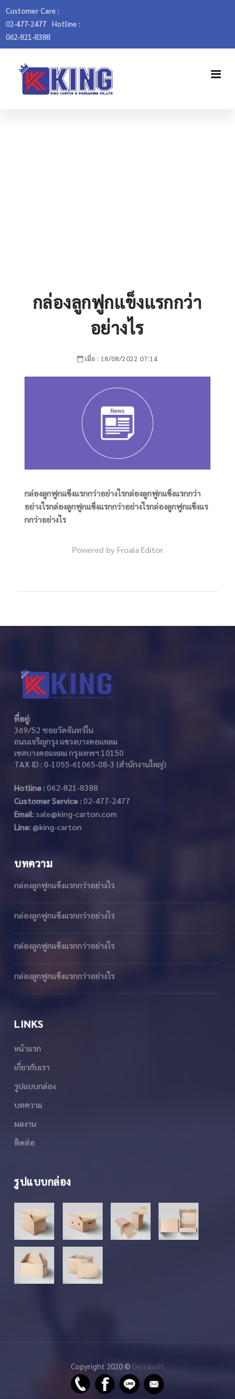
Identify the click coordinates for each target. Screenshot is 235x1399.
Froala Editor (140, 549)
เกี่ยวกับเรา (32, 1067)
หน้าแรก (27, 1048)
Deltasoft (148, 1366)
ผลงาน (25, 1123)
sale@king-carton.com (76, 813)
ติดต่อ (24, 1142)
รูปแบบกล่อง (35, 1086)
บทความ (28, 1104)
